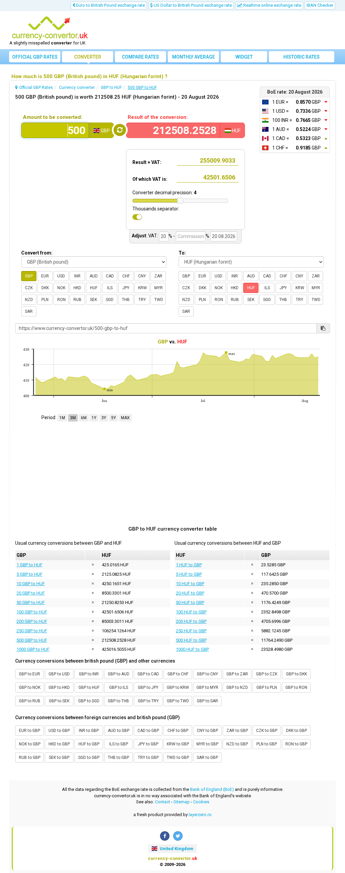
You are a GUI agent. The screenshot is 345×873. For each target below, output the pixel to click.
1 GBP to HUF (29, 564)
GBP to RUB (29, 701)
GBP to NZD (237, 687)
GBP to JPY (148, 687)
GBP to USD (59, 674)
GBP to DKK (296, 674)
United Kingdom (176, 848)
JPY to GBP (148, 744)
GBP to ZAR (237, 674)
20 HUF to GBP (190, 593)
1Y (94, 417)
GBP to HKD (59, 687)
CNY (142, 276)
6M (84, 417)
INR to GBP (89, 730)
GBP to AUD (118, 674)
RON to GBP (296, 744)
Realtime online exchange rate (271, 5)
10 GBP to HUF (31, 583)
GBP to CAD (148, 674)
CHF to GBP (177, 730)
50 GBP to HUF (31, 602)
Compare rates (140, 57)
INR (77, 276)
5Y (113, 417)
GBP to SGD (88, 701)
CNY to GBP (207, 730)
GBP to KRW (178, 687)
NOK (61, 288)
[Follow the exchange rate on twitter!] (178, 836)
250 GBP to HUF (32, 630)
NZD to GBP (237, 744)
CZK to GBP (266, 730)
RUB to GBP (29, 757)
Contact (162, 801)
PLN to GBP (266, 744)
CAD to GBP (148, 730)
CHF (126, 276)
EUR (45, 276)
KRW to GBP (178, 744)
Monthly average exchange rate (193, 58)
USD (61, 276)
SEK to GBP (59, 757)
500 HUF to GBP (191, 640)
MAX (125, 417)
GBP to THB (118, 701)
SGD (110, 299)
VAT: (153, 235)
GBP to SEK (59, 701)
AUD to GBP (118, 730)
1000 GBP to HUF (33, 649)
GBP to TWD (178, 701)
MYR (158, 288)
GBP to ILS (118, 687)
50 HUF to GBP (190, 602)
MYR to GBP (207, 744)
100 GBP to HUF (32, 611)
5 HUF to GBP (189, 574)
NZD (29, 299)
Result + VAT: (146, 162)
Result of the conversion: (158, 117)
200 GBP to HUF (32, 621)
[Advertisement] (213, 30)
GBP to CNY (207, 674)
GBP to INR (89, 674)
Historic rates (301, 57)
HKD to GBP (59, 744)
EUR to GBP (29, 730)
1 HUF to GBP (189, 564)
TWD (158, 299)
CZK (29, 288)
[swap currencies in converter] (120, 130)
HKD (77, 288)
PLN (45, 299)
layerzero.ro (200, 814)
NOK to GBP (29, 744)
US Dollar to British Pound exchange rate (192, 5)
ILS (110, 288)
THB (126, 299)
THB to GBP (118, 757)
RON (61, 299)
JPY (125, 288)
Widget (244, 57)
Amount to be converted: (52, 117)
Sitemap (182, 801)
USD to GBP (59, 730)
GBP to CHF (177, 674)
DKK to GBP (296, 730)
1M (62, 417)
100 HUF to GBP (191, 611)
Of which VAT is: (149, 179)
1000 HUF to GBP (192, 649)
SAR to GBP (207, 757)
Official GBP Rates (35, 57)
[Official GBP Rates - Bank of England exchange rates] (50, 28)
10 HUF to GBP (190, 583)
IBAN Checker (320, 5)
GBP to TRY (148, 701)
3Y (103, 417)
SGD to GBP (88, 757)
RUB (77, 299)
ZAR (158, 276)
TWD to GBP (178, 757)
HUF (93, 288)
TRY (142, 299)
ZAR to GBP (237, 730)
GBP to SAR (207, 701)
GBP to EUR (29, 674)
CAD (110, 276)
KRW (142, 288)
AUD (94, 276)
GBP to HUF (89, 687)
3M (73, 417)
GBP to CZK (266, 674)
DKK (45, 288)
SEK (93, 299)
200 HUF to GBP (191, 621)
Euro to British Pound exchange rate (110, 5)
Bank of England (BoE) (212, 789)
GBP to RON (296, 687)
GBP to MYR (207, 687)
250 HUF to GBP (191, 630)
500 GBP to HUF (32, 640)
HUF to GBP (89, 744)
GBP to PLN (266, 687)
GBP (29, 276)
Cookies (201, 801)
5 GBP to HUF (29, 574)
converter (87, 57)
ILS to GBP (118, 744)
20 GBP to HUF (31, 593)
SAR (29, 311)
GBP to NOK (29, 687)
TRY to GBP (148, 757)
